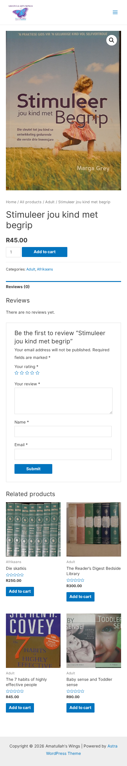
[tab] (63, 287)
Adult (50, 202)
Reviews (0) (18, 286)
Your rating (26, 366)
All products (31, 202)
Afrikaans (45, 269)
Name (21, 422)
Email (21, 444)
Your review (27, 384)
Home (11, 202)
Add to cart (45, 251)
